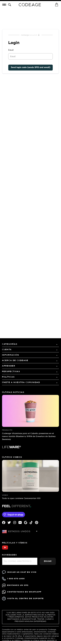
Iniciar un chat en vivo (22, 572)
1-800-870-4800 (16, 578)
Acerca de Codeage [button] (15, 360)
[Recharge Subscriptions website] (30, 35)
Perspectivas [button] (11, 372)
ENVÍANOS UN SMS (18, 585)
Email (11, 50)
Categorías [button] (9, 344)
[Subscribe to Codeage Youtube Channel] (5, 549)
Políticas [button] (8, 377)
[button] (10, 4)
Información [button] (10, 355)
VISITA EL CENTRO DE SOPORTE (25, 598)
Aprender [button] (8, 366)
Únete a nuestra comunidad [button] (21, 382)
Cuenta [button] (7, 350)
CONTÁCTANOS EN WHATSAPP (24, 592)
